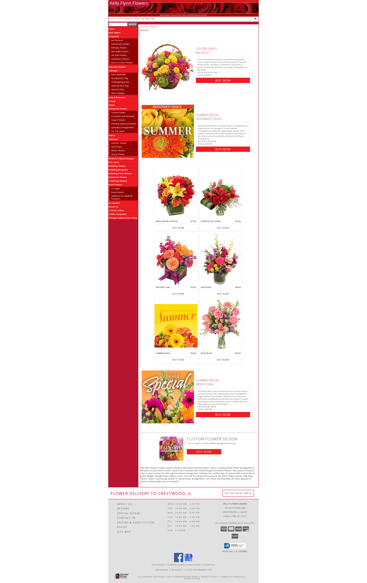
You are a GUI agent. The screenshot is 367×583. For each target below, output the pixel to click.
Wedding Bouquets (118, 169)
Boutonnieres (117, 192)
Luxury (112, 101)
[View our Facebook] (178, 561)
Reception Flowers (118, 177)
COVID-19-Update (117, 214)
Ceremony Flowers (118, 181)
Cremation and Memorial (122, 116)
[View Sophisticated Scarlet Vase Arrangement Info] (220, 194)
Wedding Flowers (117, 166)
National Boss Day (120, 85)
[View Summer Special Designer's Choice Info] (168, 131)
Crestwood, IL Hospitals (201, 564)
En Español (114, 203)
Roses (112, 105)
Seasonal (113, 139)
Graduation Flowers (120, 58)
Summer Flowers (119, 143)
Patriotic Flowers (117, 67)
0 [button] (257, 18)
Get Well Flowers (119, 55)
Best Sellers (114, 32)
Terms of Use (192, 578)
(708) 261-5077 (150, 18)
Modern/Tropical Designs (121, 158)
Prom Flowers (115, 184)
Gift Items (114, 162)
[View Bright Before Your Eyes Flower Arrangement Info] (176, 194)
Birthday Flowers (119, 47)
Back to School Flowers (122, 62)
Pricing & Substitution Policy (123, 218)
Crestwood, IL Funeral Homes (168, 564)
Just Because (117, 40)
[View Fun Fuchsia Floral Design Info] (220, 260)
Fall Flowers (116, 146)
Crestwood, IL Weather (168, 570)
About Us (113, 206)
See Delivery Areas (238, 493)
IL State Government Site (198, 570)
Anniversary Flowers (120, 44)
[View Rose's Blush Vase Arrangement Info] (220, 326)
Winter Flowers (118, 150)
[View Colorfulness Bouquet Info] (168, 64)
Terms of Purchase (232, 576)
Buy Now (223, 80)
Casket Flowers (118, 120)
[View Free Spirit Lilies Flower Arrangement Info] (176, 260)
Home (112, 29)
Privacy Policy (209, 576)
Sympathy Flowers (118, 108)
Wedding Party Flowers (120, 173)
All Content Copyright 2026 (155, 576)
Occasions (114, 36)
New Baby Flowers (120, 51)
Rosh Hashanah (118, 74)
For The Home (118, 131)
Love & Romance (117, 97)
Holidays (113, 70)
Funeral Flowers (118, 112)
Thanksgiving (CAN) (120, 82)
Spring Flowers (118, 154)
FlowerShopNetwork (185, 576)
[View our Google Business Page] (188, 561)
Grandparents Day (119, 78)
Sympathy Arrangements (122, 127)
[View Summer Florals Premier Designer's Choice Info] (176, 326)
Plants (112, 135)
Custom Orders (116, 210)
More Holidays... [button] (118, 93)
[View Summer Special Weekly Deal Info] (168, 396)
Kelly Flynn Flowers (129, 3)
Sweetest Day (117, 89)
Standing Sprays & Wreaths (123, 123)
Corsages (115, 188)
